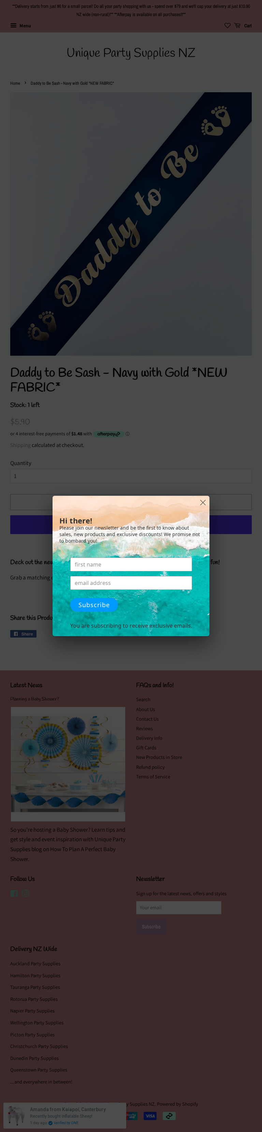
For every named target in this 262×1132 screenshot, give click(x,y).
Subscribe (94, 605)
